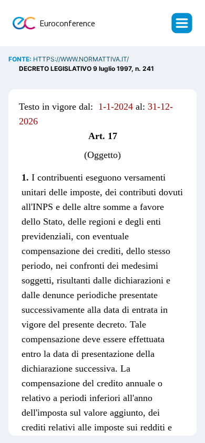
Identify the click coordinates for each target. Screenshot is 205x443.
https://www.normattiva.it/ (81, 59)
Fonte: (20, 59)
